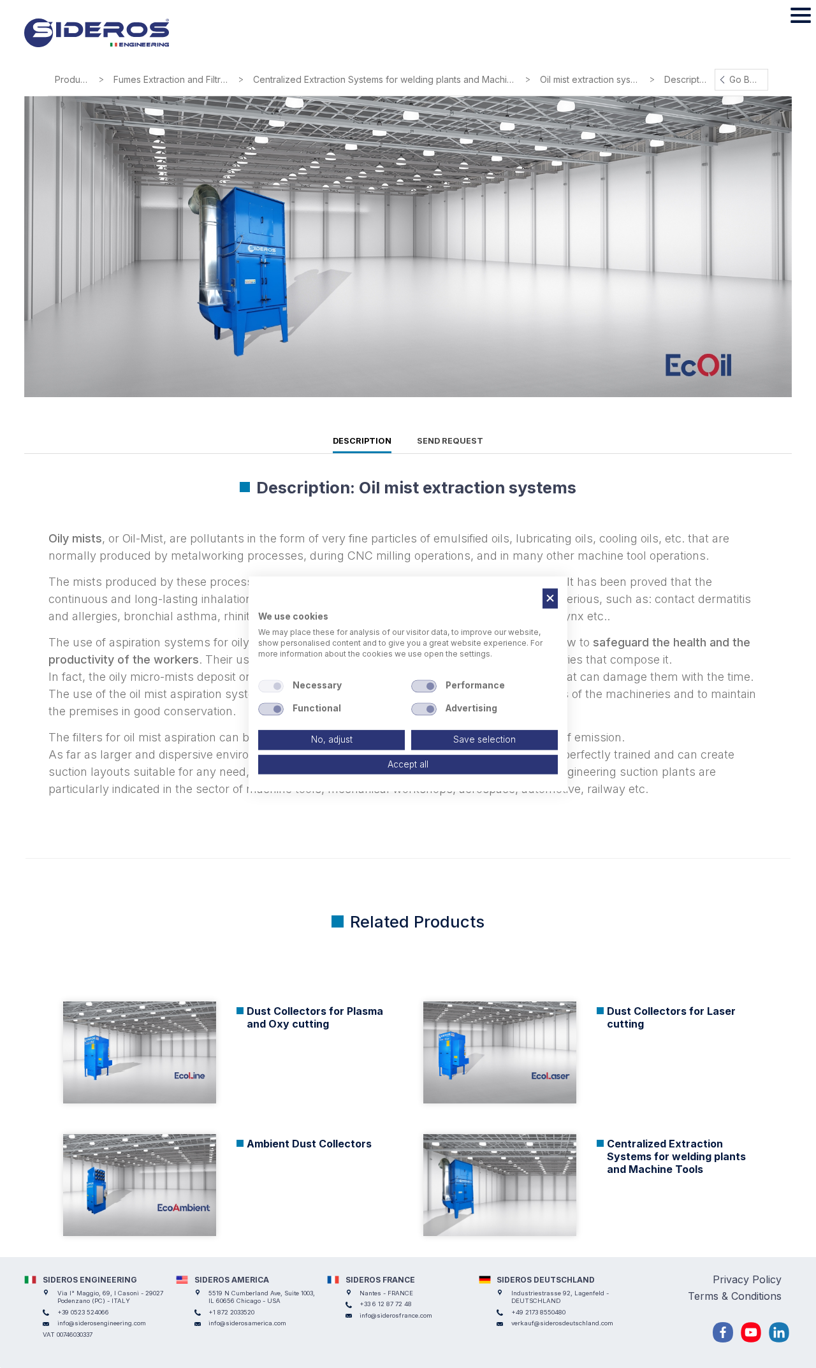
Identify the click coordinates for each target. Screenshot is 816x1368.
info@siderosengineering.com (101, 1323)
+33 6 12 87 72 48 (386, 1303)
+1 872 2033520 (231, 1312)
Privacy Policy (747, 1279)
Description (362, 441)
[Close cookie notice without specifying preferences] (550, 598)
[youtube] (751, 1332)
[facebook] (723, 1332)
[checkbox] (271, 686)
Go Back (747, 79)
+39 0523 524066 (83, 1312)
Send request (450, 441)
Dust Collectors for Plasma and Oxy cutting (315, 1017)
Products (73, 79)
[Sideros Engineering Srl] (114, 33)
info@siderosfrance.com (396, 1315)
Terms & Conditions (735, 1296)
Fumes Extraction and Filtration (174, 79)
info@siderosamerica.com (247, 1323)
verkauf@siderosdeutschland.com (562, 1323)
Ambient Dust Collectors (309, 1143)
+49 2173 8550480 (538, 1312)
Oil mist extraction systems (593, 79)
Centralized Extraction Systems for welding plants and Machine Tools (387, 79)
